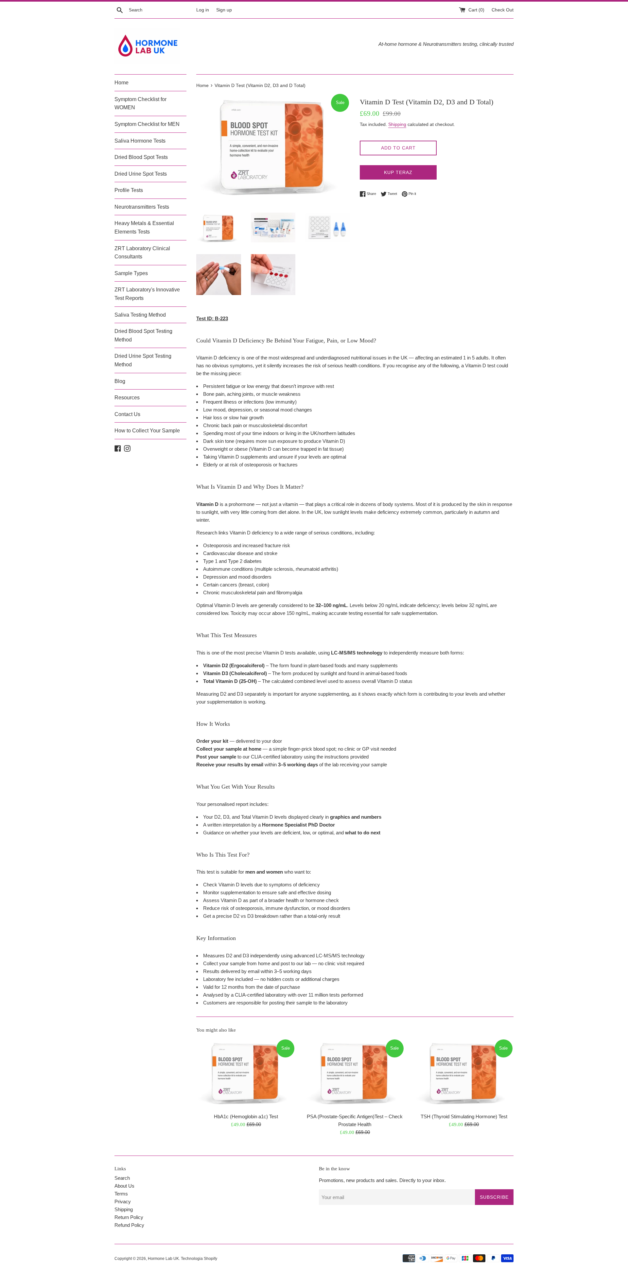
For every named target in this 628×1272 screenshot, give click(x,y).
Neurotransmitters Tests (141, 207)
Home (121, 82)
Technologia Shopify (199, 1258)
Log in (202, 10)
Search (122, 1178)
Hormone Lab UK (163, 1258)
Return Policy (128, 1217)
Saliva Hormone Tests (140, 141)
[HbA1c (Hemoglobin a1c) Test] (245, 1073)
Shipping (397, 124)
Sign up (224, 10)
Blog (119, 381)
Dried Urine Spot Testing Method (142, 360)
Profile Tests (128, 190)
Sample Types (131, 273)
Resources (127, 397)
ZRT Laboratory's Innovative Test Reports (147, 294)
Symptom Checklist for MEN (147, 124)
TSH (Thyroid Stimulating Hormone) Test (464, 1116)
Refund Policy (129, 1225)
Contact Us (127, 414)
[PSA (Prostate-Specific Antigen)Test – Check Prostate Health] (354, 1073)
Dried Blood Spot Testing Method (143, 335)
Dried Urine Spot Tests (140, 174)
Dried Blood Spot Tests (141, 157)
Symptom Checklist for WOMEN (140, 103)
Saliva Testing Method (140, 315)
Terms (121, 1193)
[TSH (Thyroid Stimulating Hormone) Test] (464, 1073)
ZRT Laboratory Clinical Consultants (142, 253)
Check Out (503, 10)
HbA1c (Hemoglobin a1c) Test (246, 1116)
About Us (124, 1186)
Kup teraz (398, 172)
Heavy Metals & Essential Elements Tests (144, 227)
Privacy (122, 1201)
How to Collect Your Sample (147, 430)
